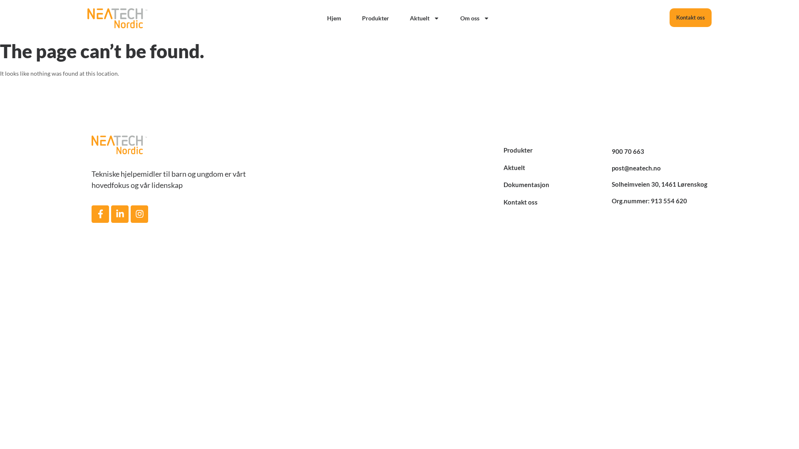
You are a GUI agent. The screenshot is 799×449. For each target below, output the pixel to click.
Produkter (375, 18)
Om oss (469, 18)
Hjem (334, 18)
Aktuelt (419, 18)
